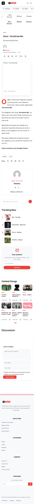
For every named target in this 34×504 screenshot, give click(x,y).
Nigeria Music (5, 425)
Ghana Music (5, 431)
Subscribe (17, 267)
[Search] (27, 3)
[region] (17, 304)
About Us (4, 461)
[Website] (15, 187)
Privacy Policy (6, 469)
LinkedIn (11, 500)
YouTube (18, 500)
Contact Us (5, 464)
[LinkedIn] (15, 161)
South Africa (5, 428)
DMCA (3, 466)
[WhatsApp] (12, 56)
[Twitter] (8, 56)
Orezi (10, 156)
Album (3, 450)
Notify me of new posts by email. (14, 374)
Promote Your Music (7, 422)
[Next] (31, 296)
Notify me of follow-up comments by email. (17, 372)
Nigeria (4, 156)
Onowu (7, 50)
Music (4, 32)
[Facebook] (4, 56)
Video (3, 444)
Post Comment (10, 377)
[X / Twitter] (11, 161)
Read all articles (16, 192)
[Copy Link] (16, 56)
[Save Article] (25, 56)
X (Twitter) (4, 500)
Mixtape (4, 447)
